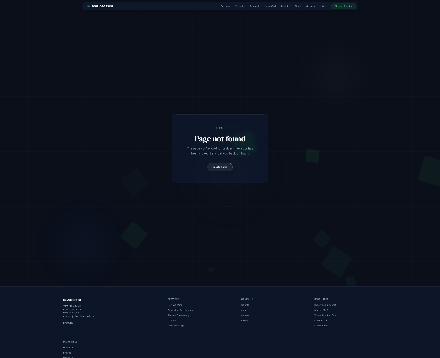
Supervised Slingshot (325, 305)
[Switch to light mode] (323, 6)
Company (247, 299)
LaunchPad (270, 6)
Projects (239, 6)
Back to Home (220, 167)
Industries (70, 341)
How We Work (175, 305)
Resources (321, 299)
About (298, 6)
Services (225, 6)
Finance (67, 352)
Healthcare (68, 347)
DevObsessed (72, 300)
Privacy (245, 320)
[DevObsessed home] (100, 6)
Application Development (181, 310)
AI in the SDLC (321, 310)
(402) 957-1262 (79, 311)
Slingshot (254, 6)
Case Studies (321, 325)
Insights (285, 6)
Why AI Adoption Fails (325, 315)
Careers (310, 6)
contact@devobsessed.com (79, 316)
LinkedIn (68, 322)
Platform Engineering (178, 315)
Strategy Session (343, 6)
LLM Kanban (320, 320)
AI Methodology (176, 325)
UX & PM (172, 320)
